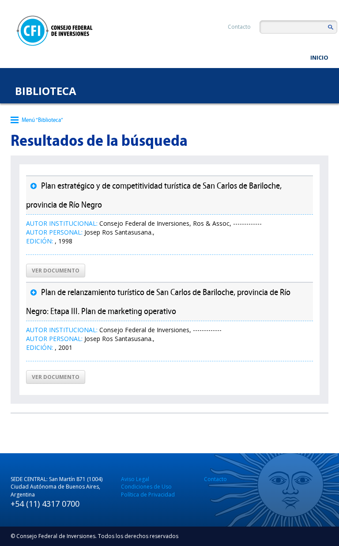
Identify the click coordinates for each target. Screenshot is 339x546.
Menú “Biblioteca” (42, 120)
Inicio (319, 57)
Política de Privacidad (148, 494)
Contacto (239, 26)
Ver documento (55, 270)
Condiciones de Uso (146, 486)
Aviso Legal (135, 479)
